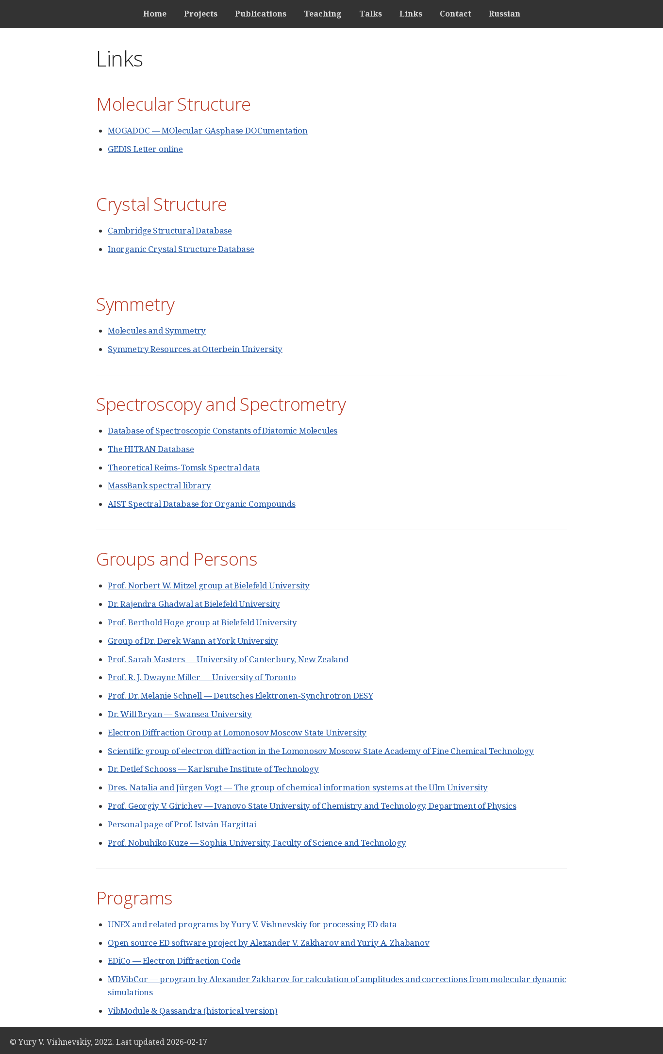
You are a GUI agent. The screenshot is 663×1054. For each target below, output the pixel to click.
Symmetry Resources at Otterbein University (195, 348)
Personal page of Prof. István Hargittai (182, 824)
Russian (504, 13)
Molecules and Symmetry (157, 330)
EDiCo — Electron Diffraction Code (174, 960)
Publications (260, 13)
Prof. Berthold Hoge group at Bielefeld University (202, 622)
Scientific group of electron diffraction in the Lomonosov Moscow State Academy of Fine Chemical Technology (321, 750)
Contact (455, 13)
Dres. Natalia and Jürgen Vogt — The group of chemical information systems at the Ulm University (298, 787)
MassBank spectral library (159, 485)
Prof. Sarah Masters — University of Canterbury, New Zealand (228, 659)
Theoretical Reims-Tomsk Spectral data (184, 467)
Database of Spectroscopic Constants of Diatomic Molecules (222, 430)
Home (154, 13)
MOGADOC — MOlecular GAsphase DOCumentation (208, 130)
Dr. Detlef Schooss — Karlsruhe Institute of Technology (213, 768)
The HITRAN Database (151, 448)
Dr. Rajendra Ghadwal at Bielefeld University (194, 603)
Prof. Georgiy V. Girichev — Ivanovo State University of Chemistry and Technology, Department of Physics (312, 805)
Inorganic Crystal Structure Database (181, 248)
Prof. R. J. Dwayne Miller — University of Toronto (202, 677)
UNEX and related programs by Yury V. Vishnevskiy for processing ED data (252, 924)
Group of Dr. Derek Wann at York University (193, 640)
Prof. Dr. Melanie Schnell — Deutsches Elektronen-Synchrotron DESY (240, 695)
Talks (370, 13)
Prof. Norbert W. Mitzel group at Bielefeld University (209, 585)
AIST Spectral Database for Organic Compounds (202, 503)
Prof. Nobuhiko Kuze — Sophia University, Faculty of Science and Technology (257, 842)
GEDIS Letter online (145, 148)
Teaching (323, 13)
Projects (200, 13)
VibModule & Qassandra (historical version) (193, 1010)
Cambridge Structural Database (170, 230)
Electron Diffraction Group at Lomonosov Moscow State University (237, 732)
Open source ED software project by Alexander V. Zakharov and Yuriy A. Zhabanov (269, 942)
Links (410, 13)
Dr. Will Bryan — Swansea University (180, 713)
